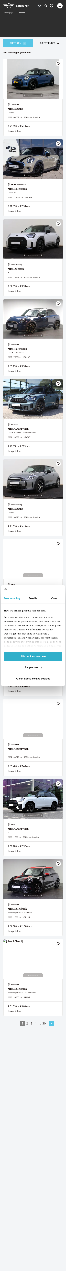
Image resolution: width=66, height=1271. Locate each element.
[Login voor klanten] (51, 5)
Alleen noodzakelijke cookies (33, 678)
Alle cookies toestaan (33, 656)
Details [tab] (33, 598)
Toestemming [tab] (12, 598)
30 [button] (44, 1023)
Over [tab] (54, 598)
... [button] (40, 1023)
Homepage (8, 13)
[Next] (41, 95)
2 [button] (27, 1023)
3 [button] (31, 1023)
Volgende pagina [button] (51, 1023)
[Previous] (24, 95)
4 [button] (35, 1023)
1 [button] (22, 1023)
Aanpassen (31, 667)
